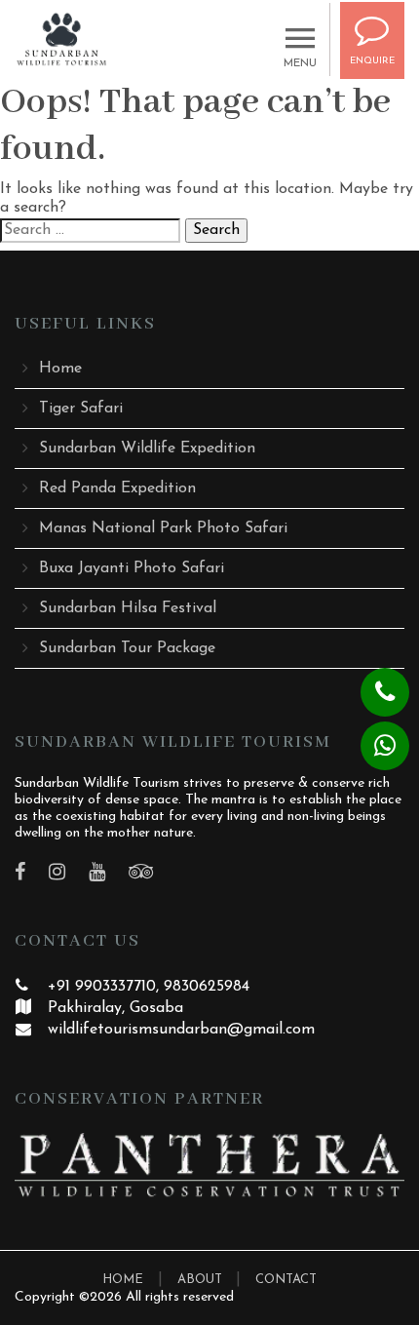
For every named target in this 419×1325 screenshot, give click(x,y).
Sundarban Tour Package (127, 648)
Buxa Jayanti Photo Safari (131, 568)
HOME (122, 1279)
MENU (300, 63)
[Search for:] (90, 230)
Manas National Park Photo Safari (163, 528)
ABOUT (201, 1279)
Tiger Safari (81, 408)
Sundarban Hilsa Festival (127, 608)
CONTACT (286, 1279)
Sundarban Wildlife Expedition (147, 448)
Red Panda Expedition (117, 488)
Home (60, 368)
